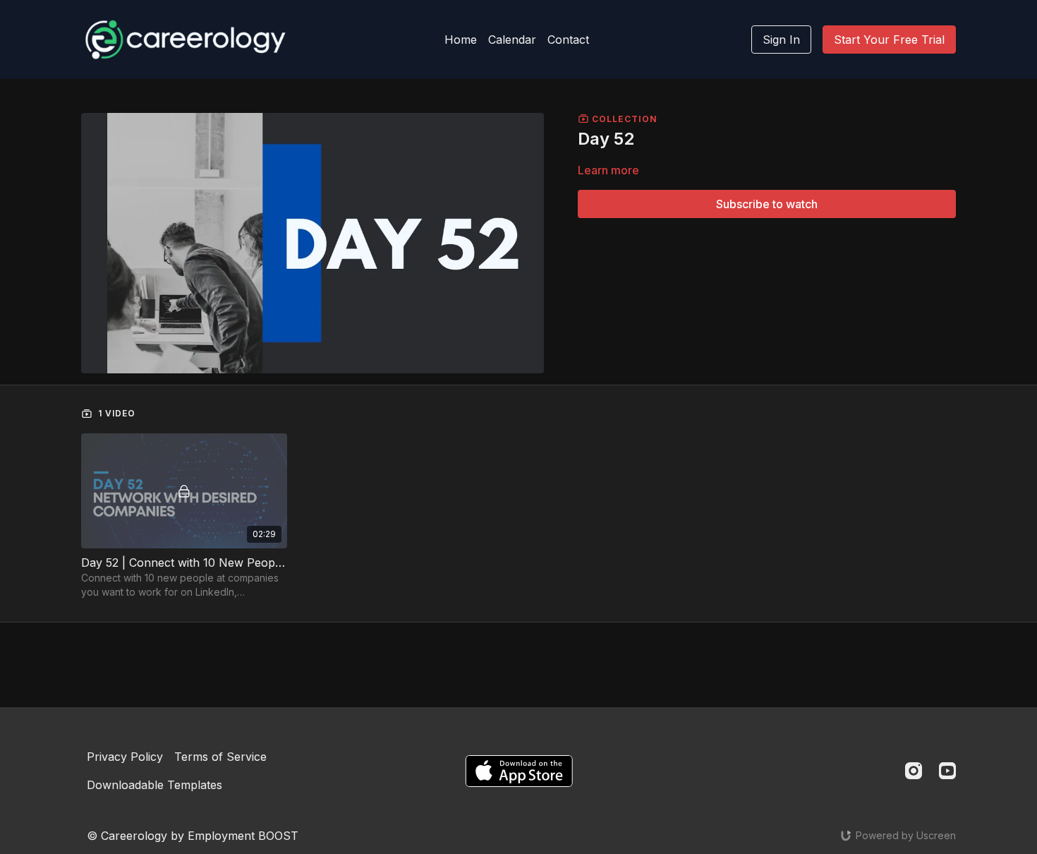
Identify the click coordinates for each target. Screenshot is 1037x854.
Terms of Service (220, 757)
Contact (568, 39)
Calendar (512, 39)
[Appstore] (519, 771)
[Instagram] (913, 770)
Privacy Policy (125, 757)
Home (460, 39)
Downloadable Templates (154, 785)
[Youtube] (947, 770)
